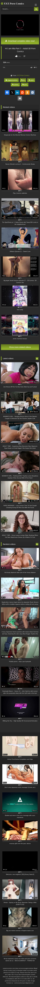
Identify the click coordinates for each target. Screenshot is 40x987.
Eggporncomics (12, 80)
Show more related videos (20, 347)
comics (16, 84)
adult (31, 80)
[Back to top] (34, 981)
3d (24, 80)
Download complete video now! (21, 41)
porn (25, 84)
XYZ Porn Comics (13, 3)
